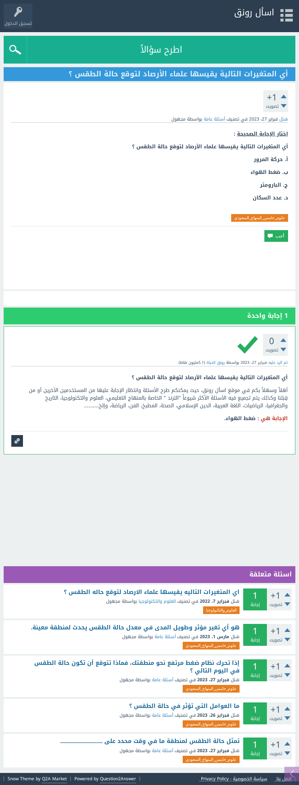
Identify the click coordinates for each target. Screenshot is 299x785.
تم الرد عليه (278, 362)
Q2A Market (54, 779)
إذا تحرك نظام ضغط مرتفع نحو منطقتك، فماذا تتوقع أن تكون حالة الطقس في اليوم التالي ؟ (137, 667)
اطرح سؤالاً (161, 49)
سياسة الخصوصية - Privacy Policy (234, 779)
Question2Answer (118, 779)
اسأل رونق (254, 12)
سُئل (283, 119)
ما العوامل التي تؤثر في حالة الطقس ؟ (184, 706)
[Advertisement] (149, 265)
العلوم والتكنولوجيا (157, 601)
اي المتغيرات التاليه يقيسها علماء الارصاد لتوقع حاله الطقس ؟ (152, 592)
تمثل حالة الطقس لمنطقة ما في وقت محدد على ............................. (150, 741)
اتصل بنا (283, 779)
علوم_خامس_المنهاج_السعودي (259, 218)
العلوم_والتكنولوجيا (221, 610)
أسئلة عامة (214, 119)
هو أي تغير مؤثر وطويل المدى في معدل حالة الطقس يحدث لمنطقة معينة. (135, 627)
